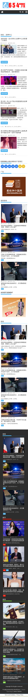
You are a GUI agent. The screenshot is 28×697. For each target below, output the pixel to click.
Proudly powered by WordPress (11, 689)
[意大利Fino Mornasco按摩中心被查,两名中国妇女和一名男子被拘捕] (9, 138)
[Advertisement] (14, 22)
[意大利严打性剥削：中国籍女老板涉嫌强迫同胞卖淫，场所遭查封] (9, 77)
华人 (3, 65)
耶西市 (21, 65)
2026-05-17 (6, 537)
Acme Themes (18, 691)
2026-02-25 (6, 619)
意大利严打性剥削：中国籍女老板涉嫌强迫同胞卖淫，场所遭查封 (14, 71)
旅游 (4, 628)
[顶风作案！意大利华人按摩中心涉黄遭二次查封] (9, 45)
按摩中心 (15, 65)
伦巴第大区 (8, 126)
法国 (18, 65)
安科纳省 (11, 65)
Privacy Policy (19, 695)
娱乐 (4, 544)
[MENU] (26, 12)
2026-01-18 (6, 647)
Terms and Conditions (10, 695)
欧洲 (2, 231)
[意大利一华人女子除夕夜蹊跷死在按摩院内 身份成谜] (9, 108)
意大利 (10, 97)
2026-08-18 (4, 223)
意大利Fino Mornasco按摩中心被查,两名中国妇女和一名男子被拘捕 (14, 132)
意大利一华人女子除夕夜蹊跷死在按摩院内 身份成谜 (14, 102)
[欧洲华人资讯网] (2, 12)
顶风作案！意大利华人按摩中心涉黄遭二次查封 (14, 39)
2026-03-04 (6, 588)
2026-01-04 (6, 674)
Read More (4, 62)
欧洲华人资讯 (12, 43)
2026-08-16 (4, 281)
